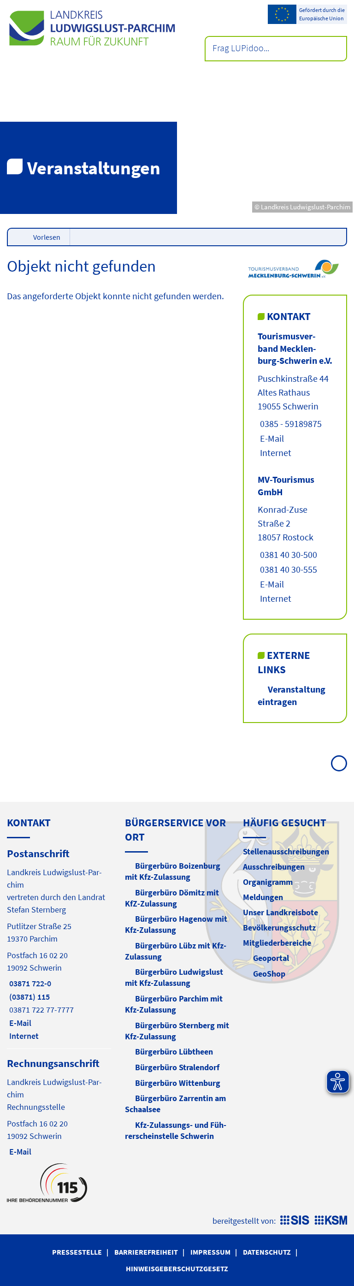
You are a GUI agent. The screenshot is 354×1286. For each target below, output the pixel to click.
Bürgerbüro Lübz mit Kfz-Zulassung (175, 951)
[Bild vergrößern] (295, 268)
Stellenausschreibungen (286, 851)
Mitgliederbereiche (277, 942)
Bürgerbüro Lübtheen (174, 1051)
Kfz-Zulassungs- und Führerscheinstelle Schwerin (175, 1130)
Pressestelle (77, 1251)
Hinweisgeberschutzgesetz (177, 1268)
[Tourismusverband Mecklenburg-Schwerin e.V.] (295, 394)
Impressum (210, 1251)
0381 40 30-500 (287, 554)
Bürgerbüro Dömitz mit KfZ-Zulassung (172, 898)
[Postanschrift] (59, 944)
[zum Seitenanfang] (339, 763)
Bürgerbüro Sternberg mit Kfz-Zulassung (177, 1031)
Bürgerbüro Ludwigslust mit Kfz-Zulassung (174, 977)
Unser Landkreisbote (280, 912)
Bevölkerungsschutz (279, 927)
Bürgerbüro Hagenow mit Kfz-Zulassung (176, 924)
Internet (274, 452)
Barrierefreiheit (146, 1251)
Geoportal (271, 958)
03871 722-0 (29, 983)
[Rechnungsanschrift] (59, 1106)
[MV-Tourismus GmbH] (295, 539)
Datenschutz (267, 1251)
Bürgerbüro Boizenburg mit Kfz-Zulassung (172, 871)
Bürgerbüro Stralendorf (177, 1067)
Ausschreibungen (274, 866)
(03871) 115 (28, 996)
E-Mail (271, 438)
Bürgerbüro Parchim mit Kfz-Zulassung (174, 1004)
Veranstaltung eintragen (291, 695)
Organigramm (268, 882)
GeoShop (269, 973)
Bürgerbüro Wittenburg (177, 1083)
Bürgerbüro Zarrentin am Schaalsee (175, 1103)
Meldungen (263, 897)
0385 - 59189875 (290, 423)
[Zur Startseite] (92, 28)
